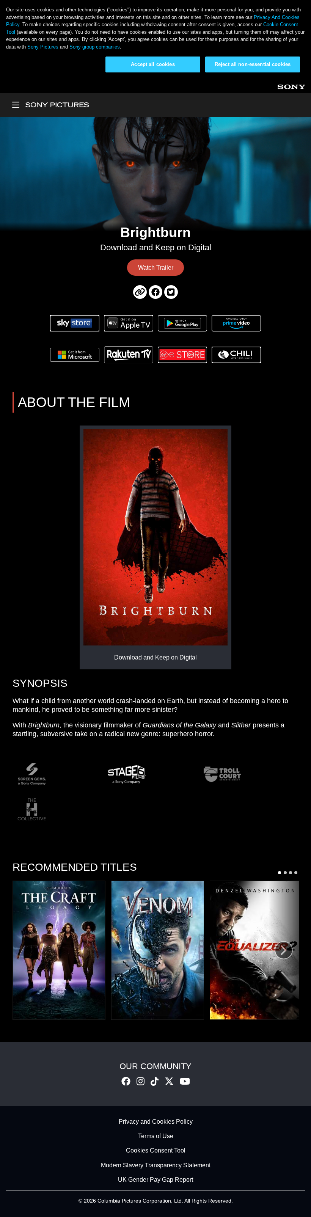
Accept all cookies (152, 64)
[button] (279, 872)
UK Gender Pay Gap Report (155, 1180)
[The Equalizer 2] (256, 950)
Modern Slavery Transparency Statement (155, 1165)
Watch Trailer (155, 267)
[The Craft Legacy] (59, 950)
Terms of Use (155, 1136)
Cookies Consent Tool (155, 1151)
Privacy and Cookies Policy (156, 1121)
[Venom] (157, 950)
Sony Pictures (42, 47)
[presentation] (284, 950)
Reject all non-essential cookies (253, 64)
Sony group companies (94, 47)
